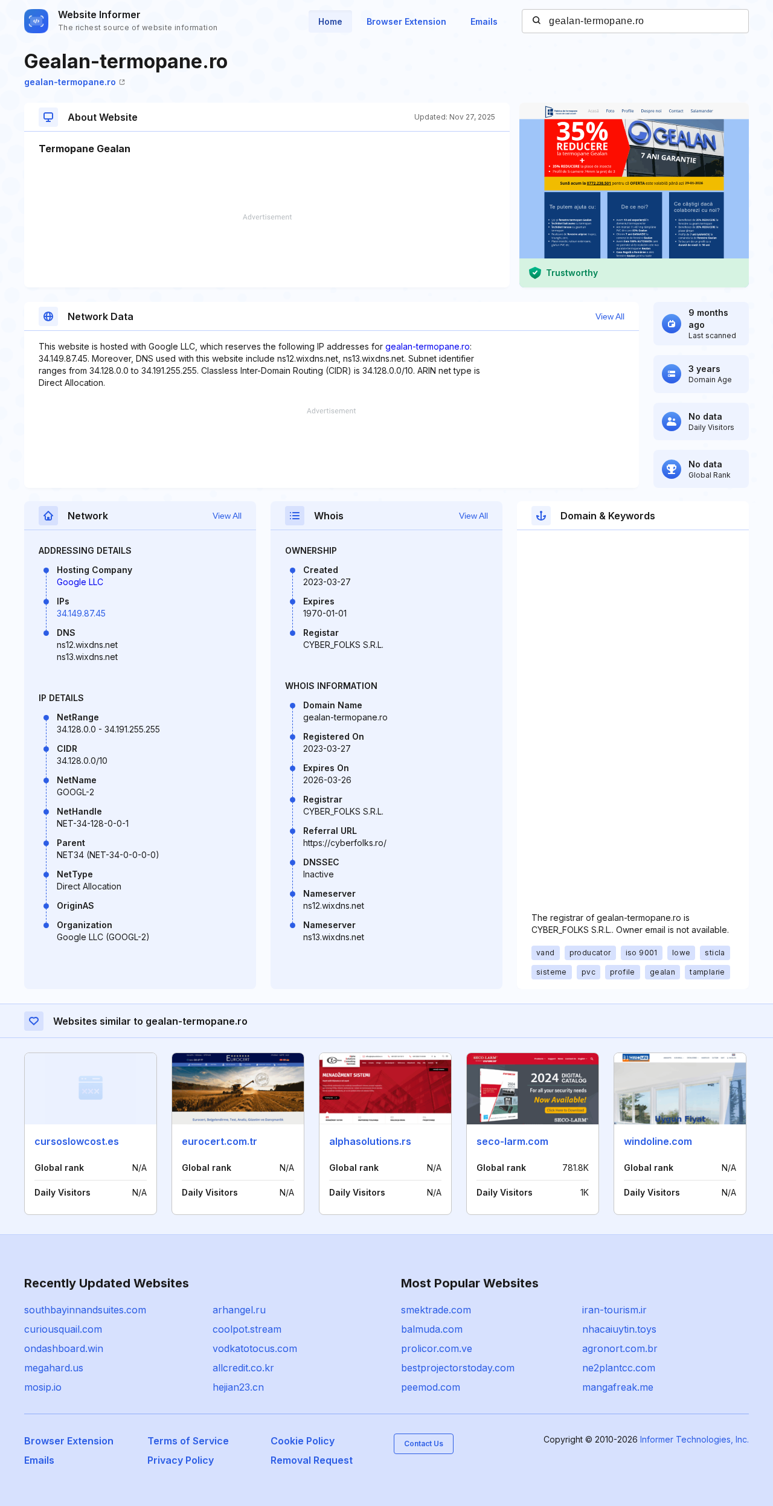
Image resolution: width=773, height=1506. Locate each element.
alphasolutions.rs (370, 1141)
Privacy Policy (180, 1460)
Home (330, 21)
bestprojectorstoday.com (458, 1368)
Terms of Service (188, 1441)
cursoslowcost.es (76, 1141)
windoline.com (658, 1141)
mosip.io (43, 1387)
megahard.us (53, 1368)
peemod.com (430, 1387)
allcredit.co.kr (243, 1368)
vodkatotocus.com (255, 1348)
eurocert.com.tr (219, 1141)
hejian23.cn (238, 1387)
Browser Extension (406, 21)
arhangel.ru (239, 1310)
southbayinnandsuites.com (85, 1310)
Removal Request (312, 1460)
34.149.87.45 (81, 613)
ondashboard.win (63, 1348)
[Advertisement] (267, 250)
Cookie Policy (303, 1441)
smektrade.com (436, 1310)
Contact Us (423, 1443)
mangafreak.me (617, 1387)
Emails (484, 21)
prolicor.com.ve (436, 1348)
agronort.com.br (620, 1348)
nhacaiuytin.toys (619, 1329)
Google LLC (80, 582)
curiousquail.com (63, 1329)
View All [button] (609, 316)
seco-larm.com (512, 1141)
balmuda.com (432, 1329)
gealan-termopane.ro (70, 82)
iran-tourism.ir (614, 1310)
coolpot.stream (247, 1329)
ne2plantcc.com (618, 1368)
